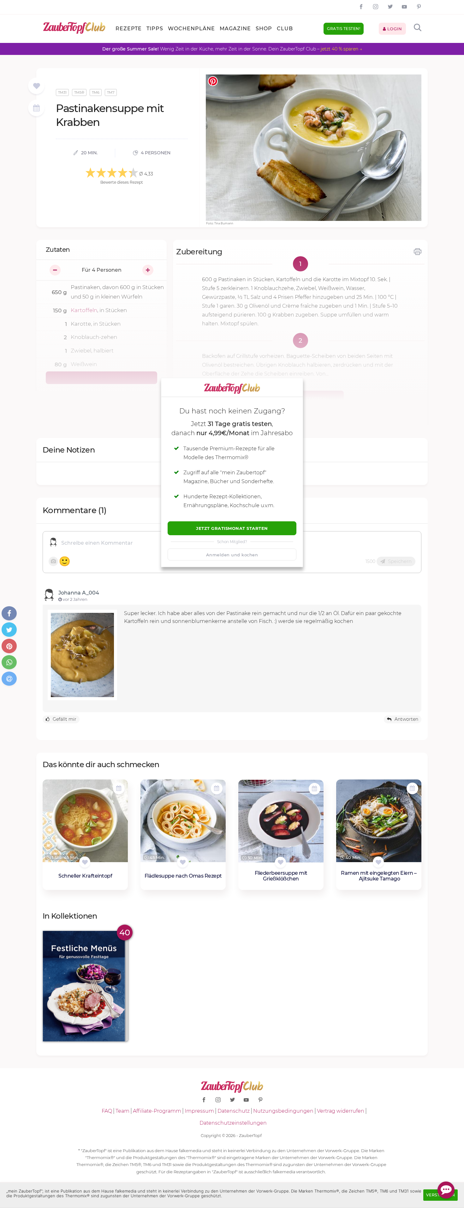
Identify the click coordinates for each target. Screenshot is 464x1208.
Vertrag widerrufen (340, 1111)
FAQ (107, 1111)
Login (394, 28)
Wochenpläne (191, 29)
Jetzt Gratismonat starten (232, 528)
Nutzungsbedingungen (283, 1111)
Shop (264, 29)
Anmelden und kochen (232, 554)
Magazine (235, 29)
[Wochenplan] (36, 109)
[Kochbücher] (36, 86)
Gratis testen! (343, 28)
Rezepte (129, 29)
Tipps (154, 29)
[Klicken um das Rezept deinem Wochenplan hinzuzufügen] (119, 788)
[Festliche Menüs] (85, 986)
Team (122, 1111)
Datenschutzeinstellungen (233, 1123)
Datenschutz (233, 1111)
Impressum (199, 1111)
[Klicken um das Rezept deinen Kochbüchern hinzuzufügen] (84, 862)
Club (285, 29)
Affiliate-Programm (157, 1111)
